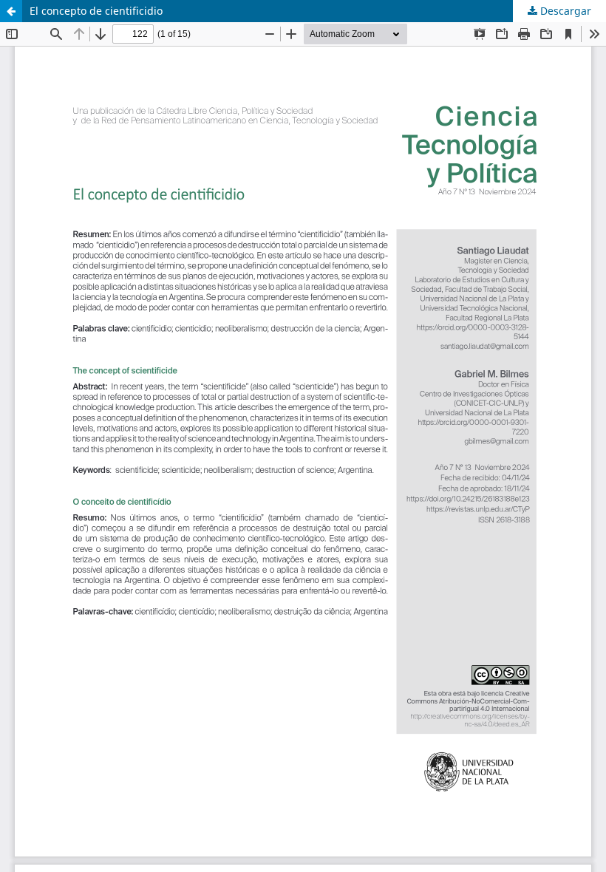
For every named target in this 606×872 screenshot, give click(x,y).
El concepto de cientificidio (96, 11)
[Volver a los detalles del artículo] (11, 11)
